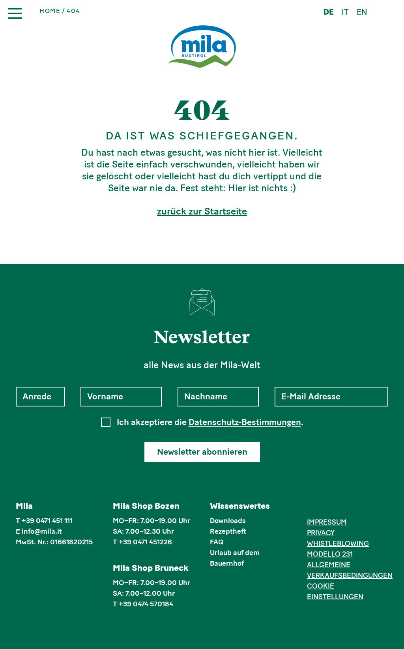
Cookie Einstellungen (335, 591)
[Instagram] (323, 507)
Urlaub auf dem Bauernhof (235, 558)
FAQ (217, 542)
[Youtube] (347, 507)
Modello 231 (330, 554)
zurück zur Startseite (202, 211)
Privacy (321, 533)
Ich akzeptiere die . (210, 422)
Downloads (228, 520)
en (362, 12)
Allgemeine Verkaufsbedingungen (347, 570)
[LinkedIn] (335, 507)
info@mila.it (42, 531)
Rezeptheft (228, 531)
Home (49, 11)
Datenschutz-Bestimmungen (245, 422)
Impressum (327, 522)
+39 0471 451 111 (47, 520)
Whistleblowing (338, 543)
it (345, 12)
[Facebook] (311, 507)
